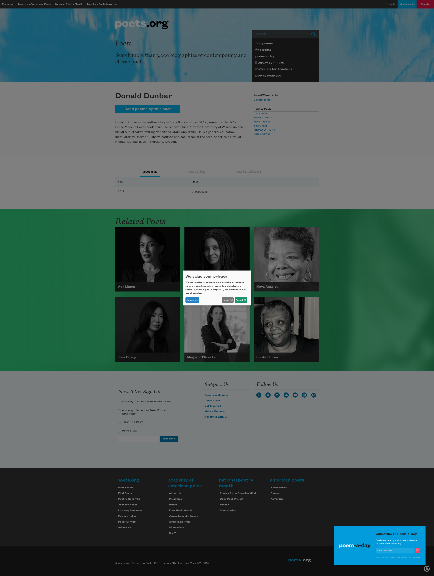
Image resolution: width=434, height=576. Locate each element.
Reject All (228, 300)
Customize (192, 300)
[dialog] (217, 288)
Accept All (241, 300)
